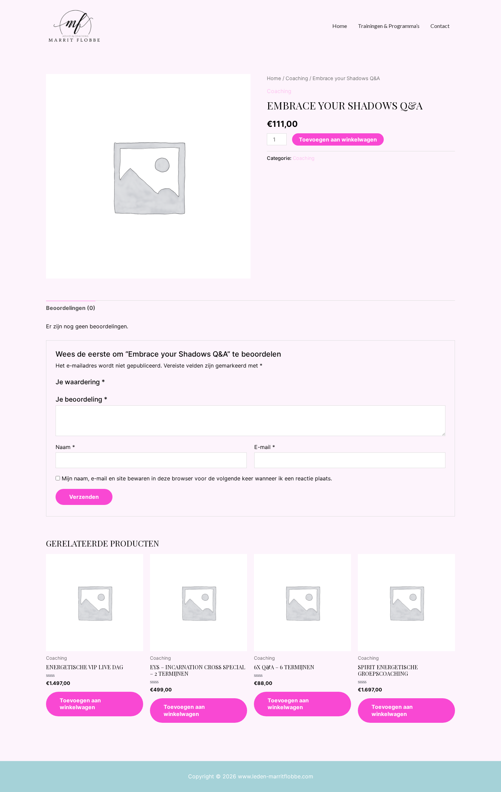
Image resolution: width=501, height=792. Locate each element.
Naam (65, 447)
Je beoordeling (81, 399)
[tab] (70, 308)
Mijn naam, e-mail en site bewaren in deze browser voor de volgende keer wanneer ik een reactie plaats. (197, 478)
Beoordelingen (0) (70, 307)
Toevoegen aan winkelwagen (338, 139)
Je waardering (80, 382)
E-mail (264, 447)
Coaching (297, 78)
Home (274, 78)
